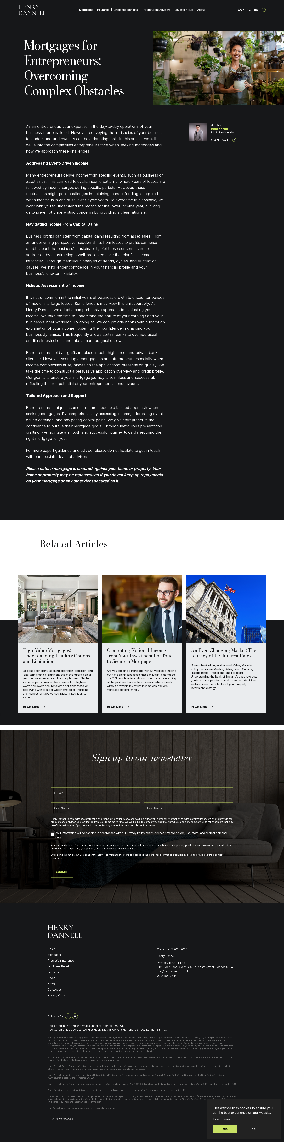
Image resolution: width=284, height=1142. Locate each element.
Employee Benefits (126, 9)
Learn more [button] (221, 1119)
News (51, 983)
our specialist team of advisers (61, 456)
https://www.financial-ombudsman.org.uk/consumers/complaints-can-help (82, 1108)
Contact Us (248, 9)
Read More (32, 707)
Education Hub (184, 9)
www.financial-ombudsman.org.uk (91, 1099)
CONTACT (220, 140)
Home (51, 949)
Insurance (103, 9)
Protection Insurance (61, 960)
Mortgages (86, 9)
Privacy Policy (57, 995)
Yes (225, 1129)
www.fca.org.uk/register (59, 1078)
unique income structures (75, 407)
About (201, 9)
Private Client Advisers (156, 9)
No (253, 1129)
